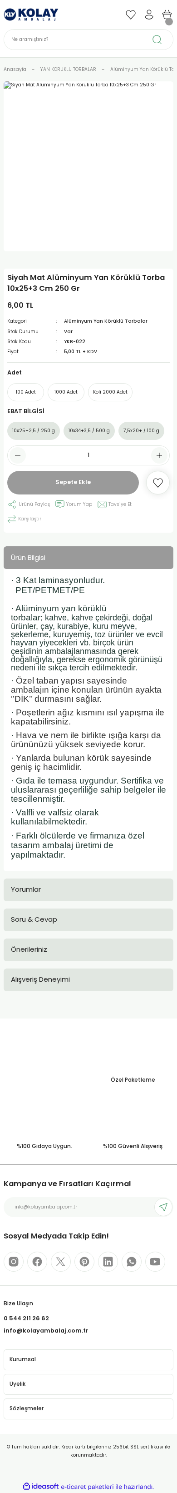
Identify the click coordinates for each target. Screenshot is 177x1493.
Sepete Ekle (73, 482)
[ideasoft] (41, 1487)
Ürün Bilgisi (28, 557)
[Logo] (31, 14)
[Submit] (163, 1207)
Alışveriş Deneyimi (40, 979)
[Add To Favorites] (158, 482)
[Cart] (167, 14)
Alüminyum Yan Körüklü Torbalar (106, 321)
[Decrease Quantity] (18, 455)
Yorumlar (26, 889)
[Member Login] (149, 14)
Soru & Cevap (34, 919)
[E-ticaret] (87, 1486)
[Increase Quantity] (159, 455)
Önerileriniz (29, 949)
